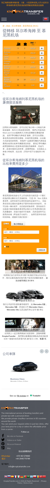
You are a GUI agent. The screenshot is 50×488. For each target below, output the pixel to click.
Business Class (7, 53)
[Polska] (34, 476)
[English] (5, 476)
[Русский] (9, 476)
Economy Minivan (7, 62)
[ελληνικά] (31, 476)
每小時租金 (18, 224)
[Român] (37, 476)
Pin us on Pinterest (14, 444)
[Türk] (41, 476)
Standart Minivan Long (7, 73)
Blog (9, 448)
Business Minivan (7, 67)
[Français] (15, 476)
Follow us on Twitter (14, 440)
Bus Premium (7, 85)
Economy (7, 48)
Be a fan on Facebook (15, 436)
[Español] (12, 476)
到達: (5, 238)
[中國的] (44, 476)
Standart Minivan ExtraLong (7, 79)
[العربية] (28, 476)
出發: (5, 229)
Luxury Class (6, 58)
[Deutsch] (21, 476)
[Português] (25, 476)
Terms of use (28, 483)
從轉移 (6, 224)
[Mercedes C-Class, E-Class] (25, 358)
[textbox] (21, 232)
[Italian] (18, 476)
